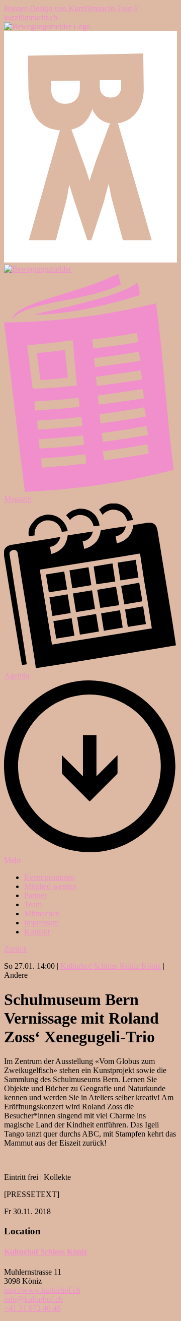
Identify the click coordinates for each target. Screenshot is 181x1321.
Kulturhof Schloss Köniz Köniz (110, 966)
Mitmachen (42, 913)
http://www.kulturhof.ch (42, 1290)
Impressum (41, 922)
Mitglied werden (50, 886)
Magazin (18, 498)
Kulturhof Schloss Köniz (45, 1251)
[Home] (47, 26)
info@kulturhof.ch (33, 1299)
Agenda (16, 675)
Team (33, 904)
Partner (35, 895)
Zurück (15, 949)
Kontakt (37, 931)
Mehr (12, 860)
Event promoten (49, 877)
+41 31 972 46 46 (32, 1308)
